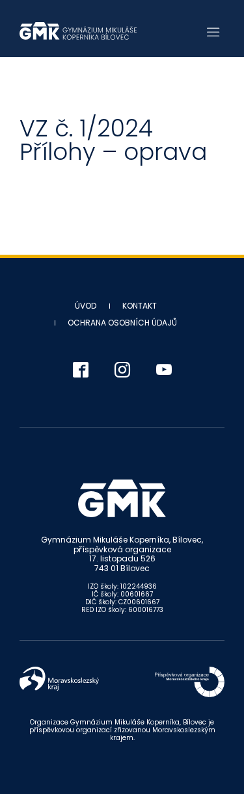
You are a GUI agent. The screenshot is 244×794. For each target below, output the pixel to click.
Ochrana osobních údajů (122, 322)
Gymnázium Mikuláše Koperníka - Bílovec (78, 31)
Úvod (85, 305)
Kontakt (139, 305)
